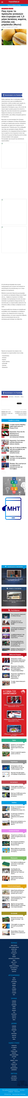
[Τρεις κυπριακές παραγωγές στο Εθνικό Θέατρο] (6, 616)
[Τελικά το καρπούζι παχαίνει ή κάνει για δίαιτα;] (6, 753)
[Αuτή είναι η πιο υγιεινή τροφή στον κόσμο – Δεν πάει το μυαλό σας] (6, 919)
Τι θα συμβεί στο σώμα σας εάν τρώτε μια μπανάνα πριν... (18, 926)
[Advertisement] (14, 184)
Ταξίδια (14, 802)
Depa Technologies (21, 1094)
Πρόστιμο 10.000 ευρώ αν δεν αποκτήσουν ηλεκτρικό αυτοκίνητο (18, 795)
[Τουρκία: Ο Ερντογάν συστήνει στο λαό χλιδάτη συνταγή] (5, 458)
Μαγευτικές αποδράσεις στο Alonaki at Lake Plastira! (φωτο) (18, 823)
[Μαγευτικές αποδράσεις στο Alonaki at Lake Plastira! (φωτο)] (6, 823)
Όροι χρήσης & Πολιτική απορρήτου (10, 1090)
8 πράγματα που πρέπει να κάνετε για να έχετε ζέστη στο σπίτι (21, 413)
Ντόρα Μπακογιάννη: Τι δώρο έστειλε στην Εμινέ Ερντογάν (17, 878)
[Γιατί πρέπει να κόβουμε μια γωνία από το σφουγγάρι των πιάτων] (6, 864)
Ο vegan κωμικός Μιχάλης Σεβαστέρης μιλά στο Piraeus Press (18, 426)
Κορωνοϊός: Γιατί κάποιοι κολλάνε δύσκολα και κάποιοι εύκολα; (17, 442)
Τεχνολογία (14, 761)
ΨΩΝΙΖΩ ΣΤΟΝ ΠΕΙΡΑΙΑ (15, 588)
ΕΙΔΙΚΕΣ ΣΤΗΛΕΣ (5, 8)
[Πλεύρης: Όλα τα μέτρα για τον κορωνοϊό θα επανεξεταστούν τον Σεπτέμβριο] (5, 465)
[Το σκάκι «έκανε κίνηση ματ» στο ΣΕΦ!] (6, 683)
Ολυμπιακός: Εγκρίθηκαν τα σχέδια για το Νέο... (14, 734)
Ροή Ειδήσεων (15, 610)
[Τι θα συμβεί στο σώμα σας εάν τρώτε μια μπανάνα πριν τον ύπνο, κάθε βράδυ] (6, 926)
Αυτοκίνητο (14, 782)
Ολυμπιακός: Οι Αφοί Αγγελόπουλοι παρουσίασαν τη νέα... (14, 705)
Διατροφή (14, 913)
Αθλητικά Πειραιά (15, 654)
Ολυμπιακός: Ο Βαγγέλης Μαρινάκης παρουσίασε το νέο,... (14, 720)
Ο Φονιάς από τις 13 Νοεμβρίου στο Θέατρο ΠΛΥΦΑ (17, 622)
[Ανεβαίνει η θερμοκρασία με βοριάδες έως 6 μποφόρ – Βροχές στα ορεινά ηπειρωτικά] (6, 650)
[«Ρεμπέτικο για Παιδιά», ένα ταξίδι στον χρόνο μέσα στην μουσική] (6, 836)
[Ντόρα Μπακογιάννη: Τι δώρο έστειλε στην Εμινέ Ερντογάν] (6, 878)
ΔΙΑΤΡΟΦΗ (11, 8)
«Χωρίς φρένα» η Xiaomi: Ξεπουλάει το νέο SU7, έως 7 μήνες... (18, 788)
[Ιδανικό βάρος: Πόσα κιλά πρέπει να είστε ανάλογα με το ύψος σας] (6, 932)
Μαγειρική (14, 858)
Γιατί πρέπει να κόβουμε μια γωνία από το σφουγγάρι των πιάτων (18, 864)
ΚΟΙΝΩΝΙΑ (4, 452)
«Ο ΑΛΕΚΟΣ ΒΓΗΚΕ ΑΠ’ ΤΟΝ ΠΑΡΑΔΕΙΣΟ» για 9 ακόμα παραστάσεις (17, 636)
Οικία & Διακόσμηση (14, 886)
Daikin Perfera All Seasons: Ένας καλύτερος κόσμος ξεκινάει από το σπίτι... (17, 892)
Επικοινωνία (17, 1091)
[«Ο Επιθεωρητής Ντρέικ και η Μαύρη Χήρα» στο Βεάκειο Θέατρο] (6, 629)
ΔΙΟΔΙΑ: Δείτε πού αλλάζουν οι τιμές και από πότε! (6, 413)
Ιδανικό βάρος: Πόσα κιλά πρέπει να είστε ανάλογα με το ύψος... (18, 933)
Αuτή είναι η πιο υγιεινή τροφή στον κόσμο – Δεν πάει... (17, 919)
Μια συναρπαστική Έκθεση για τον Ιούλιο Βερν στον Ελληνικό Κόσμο (17, 843)
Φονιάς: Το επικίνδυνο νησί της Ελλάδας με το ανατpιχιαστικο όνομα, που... (18, 808)
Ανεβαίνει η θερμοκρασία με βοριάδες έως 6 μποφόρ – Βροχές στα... (18, 650)
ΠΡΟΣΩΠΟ (17, 396)
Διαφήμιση (10, 1091)
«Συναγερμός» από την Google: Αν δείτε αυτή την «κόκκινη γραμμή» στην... (17, 767)
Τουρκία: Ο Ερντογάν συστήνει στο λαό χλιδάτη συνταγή (18, 458)
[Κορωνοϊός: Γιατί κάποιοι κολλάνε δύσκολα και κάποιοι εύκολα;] (5, 442)
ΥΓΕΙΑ (22, 396)
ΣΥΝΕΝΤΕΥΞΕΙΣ (4, 429)
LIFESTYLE (3, 461)
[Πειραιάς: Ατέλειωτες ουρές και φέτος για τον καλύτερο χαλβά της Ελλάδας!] (14, 595)
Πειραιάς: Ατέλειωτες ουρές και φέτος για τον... (14, 601)
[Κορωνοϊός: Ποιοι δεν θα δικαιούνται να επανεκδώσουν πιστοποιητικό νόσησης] (5, 433)
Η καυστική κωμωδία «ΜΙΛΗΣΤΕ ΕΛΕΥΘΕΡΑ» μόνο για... (14, 579)
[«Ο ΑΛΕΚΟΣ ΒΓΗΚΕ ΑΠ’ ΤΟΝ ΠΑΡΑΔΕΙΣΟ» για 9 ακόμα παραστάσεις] (6, 636)
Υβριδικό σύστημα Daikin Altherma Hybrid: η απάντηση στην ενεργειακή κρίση (18, 905)
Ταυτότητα (22, 1090)
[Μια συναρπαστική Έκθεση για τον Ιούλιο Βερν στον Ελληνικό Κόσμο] (6, 843)
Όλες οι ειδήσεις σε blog (14, 5)
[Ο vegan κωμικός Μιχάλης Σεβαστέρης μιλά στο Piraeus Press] (5, 426)
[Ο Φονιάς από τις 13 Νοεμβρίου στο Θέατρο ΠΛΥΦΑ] (6, 622)
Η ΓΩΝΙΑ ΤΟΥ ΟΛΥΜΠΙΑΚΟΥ (9, 692)
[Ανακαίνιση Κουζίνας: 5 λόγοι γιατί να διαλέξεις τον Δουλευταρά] (6, 898)
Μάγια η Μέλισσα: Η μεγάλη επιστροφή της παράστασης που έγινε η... (18, 850)
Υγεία (14, 740)
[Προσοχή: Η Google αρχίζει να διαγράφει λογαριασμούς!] (6, 774)
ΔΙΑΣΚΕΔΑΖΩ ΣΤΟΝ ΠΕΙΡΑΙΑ (15, 566)
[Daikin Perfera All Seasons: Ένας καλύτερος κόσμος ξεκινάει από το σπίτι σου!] (6, 892)
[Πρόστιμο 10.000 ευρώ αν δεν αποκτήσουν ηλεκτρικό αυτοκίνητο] (6, 794)
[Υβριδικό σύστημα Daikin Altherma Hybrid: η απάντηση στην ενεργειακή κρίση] (6, 905)
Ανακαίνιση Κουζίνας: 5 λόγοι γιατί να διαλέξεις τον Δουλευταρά (18, 899)
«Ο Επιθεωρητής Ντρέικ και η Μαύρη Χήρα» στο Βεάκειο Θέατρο (18, 629)
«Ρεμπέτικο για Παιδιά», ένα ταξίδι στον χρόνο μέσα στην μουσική (18, 836)
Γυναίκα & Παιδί (14, 830)
